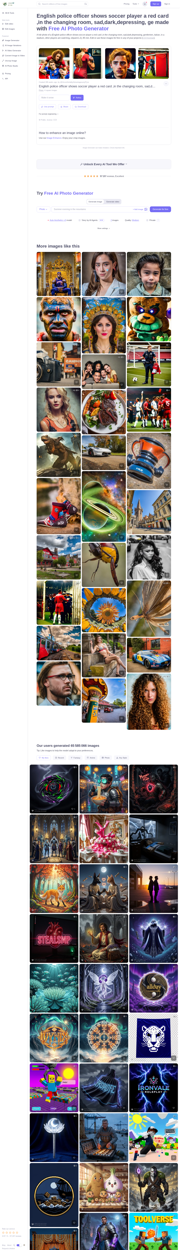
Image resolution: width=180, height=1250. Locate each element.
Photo (41, 90)
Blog (3, 1245)
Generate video (112, 202)
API (6, 79)
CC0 (55, 120)
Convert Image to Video (15, 56)
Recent (60, 758)
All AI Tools (9, 13)
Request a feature (8, 1248)
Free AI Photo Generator (78, 28)
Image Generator (12, 40)
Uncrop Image (11, 61)
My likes (44, 758)
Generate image (95, 202)
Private (152, 220)
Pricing (126, 4)
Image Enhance (54, 138)
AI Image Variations (13, 45)
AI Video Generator (13, 50)
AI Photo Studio (11, 66)
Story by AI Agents (90, 220)
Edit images (10, 29)
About (9, 1245)
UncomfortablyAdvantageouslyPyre (75, 82)
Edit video (9, 24)
